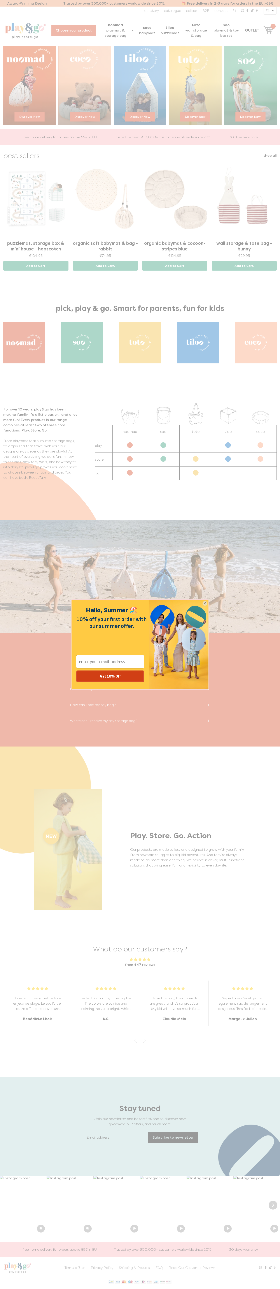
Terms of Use (75, 1268)
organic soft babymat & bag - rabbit (244, 246)
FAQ (159, 1268)
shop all (270, 155)
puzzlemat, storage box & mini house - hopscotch (174, 246)
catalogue (172, 11)
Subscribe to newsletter (173, 1137)
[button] (23, 1205)
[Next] (273, 1205)
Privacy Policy (102, 1268)
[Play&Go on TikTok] (252, 10)
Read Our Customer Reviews (192, 1268)
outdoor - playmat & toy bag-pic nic (105, 246)
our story (151, 11)
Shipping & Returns (134, 1268)
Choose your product (74, 30)
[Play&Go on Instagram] (242, 10)
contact (221, 11)
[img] (140, 959)
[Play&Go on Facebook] (247, 10)
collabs (192, 11)
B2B (206, 11)
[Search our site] (234, 10)
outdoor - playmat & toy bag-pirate (35, 246)
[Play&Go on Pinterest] (257, 10)
